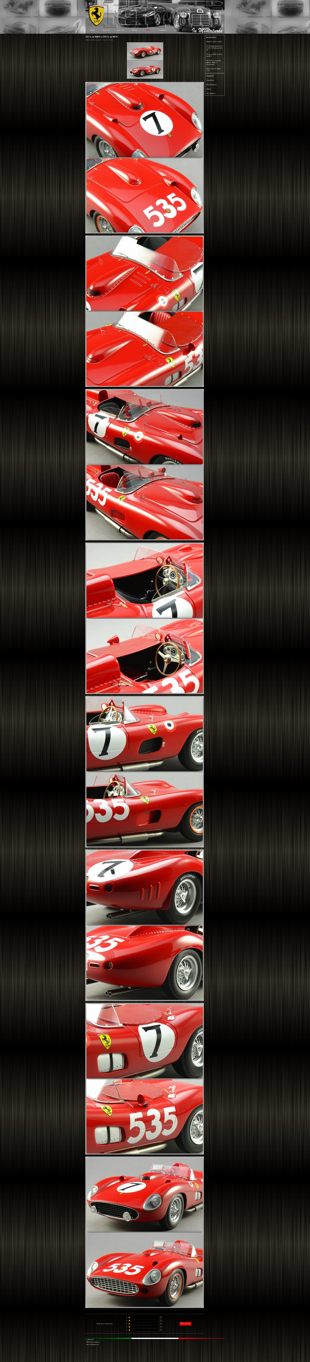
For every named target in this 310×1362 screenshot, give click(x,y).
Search (176, 30)
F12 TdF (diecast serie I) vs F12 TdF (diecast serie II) (214, 48)
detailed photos (211, 84)
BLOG (148, 30)
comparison (210, 80)
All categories (210, 93)
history (208, 89)
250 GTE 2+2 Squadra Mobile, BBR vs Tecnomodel (213, 62)
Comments (162, 30)
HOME (92, 30)
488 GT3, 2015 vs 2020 (214, 42)
